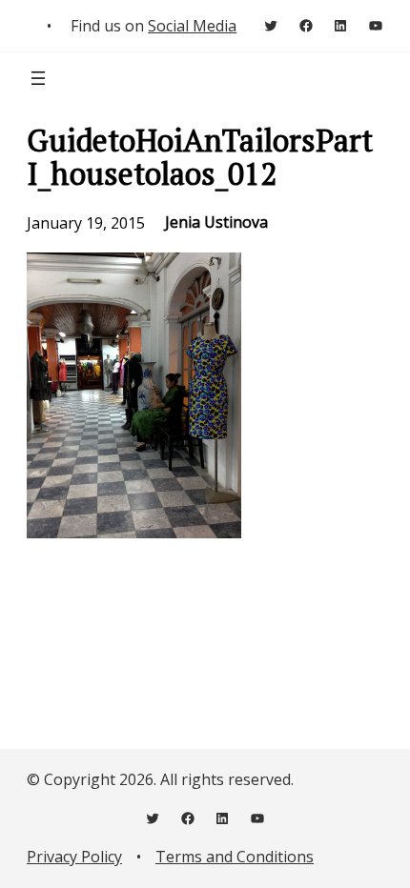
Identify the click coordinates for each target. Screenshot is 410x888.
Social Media (192, 25)
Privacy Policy (74, 856)
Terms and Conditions (234, 856)
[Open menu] (38, 78)
